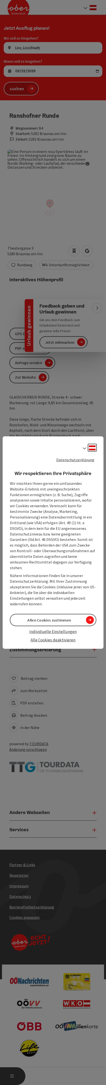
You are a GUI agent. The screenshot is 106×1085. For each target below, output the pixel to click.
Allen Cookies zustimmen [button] (49, 619)
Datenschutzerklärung (75, 459)
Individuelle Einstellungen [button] (53, 631)
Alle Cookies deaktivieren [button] (53, 640)
